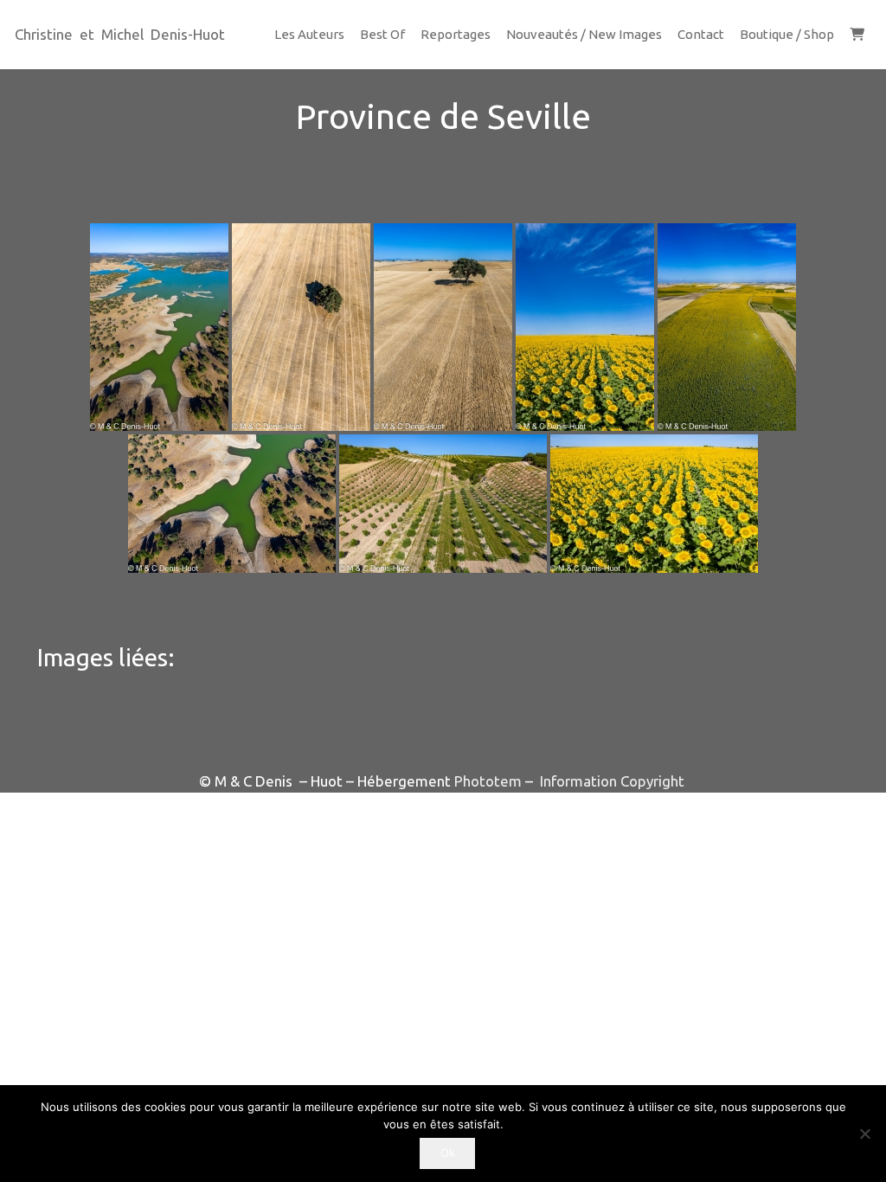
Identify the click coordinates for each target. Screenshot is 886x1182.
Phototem (488, 781)
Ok (447, 1153)
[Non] (864, 1133)
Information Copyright (610, 781)
